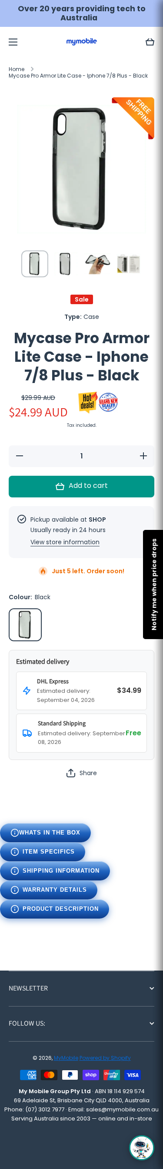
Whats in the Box (49, 832)
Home (16, 69)
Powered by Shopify (105, 1058)
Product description (61, 909)
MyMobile (66, 1058)
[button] (150, 42)
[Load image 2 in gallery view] (66, 263)
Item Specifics (49, 851)
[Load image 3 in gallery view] (97, 263)
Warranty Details (55, 889)
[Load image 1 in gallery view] (34, 263)
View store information (65, 542)
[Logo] (82, 41)
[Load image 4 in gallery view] (128, 263)
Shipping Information (61, 870)
